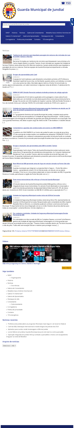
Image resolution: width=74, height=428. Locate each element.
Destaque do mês (47, 36)
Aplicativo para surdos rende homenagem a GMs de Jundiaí (28, 329)
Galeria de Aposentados (31, 36)
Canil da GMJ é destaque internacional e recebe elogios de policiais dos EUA (33, 327)
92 (56, 231)
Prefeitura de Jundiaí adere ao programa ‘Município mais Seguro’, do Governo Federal (37, 324)
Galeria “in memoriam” (13, 36)
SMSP (8, 33)
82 (39, 231)
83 (41, 231)
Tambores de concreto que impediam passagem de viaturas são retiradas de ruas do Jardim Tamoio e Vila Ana (41, 56)
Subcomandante (16, 304)
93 (57, 231)
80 (36, 231)
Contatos (37, 39)
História (14, 33)
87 (47, 231)
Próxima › (61, 231)
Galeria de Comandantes (35, 33)
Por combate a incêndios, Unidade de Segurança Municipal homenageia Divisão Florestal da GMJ (40, 214)
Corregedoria (10, 39)
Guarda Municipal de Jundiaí (40, 9)
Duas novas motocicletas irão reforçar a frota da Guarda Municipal (36, 180)
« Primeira (17, 231)
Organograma (16, 278)
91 (54, 231)
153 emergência (48, 39)
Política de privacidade (24, 39)
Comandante (59, 36)
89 (51, 231)
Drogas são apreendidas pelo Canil (25, 75)
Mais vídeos (66, 268)
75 (28, 231)
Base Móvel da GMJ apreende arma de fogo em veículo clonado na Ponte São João (41, 164)
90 (52, 231)
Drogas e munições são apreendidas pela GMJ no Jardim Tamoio (35, 146)
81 (38, 231)
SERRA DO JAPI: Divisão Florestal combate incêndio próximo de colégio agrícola (40, 92)
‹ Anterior (24, 231)
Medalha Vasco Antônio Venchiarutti (58, 33)
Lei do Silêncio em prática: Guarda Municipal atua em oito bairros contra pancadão (36, 332)
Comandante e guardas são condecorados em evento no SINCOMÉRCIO (38, 128)
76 (30, 231)
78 (33, 231)
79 (34, 231)
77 (31, 231)
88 (49, 231)
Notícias (22, 33)
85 (44, 231)
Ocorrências (15, 286)
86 (46, 231)
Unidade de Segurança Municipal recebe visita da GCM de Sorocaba (36, 195)
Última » (67, 231)
